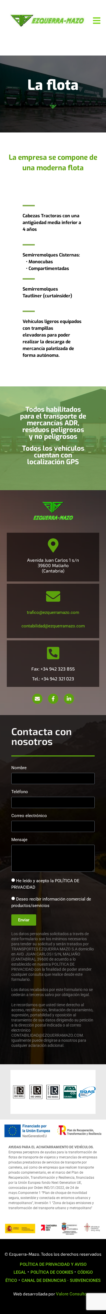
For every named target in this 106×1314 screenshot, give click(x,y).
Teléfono (19, 792)
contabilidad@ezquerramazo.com (53, 626)
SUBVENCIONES (85, 1280)
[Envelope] (37, 699)
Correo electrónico (29, 816)
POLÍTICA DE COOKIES (52, 1272)
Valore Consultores (74, 1294)
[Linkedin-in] (69, 699)
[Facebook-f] (53, 699)
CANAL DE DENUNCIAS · (44, 1280)
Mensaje (19, 840)
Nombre (19, 768)
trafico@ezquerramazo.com (53, 612)
